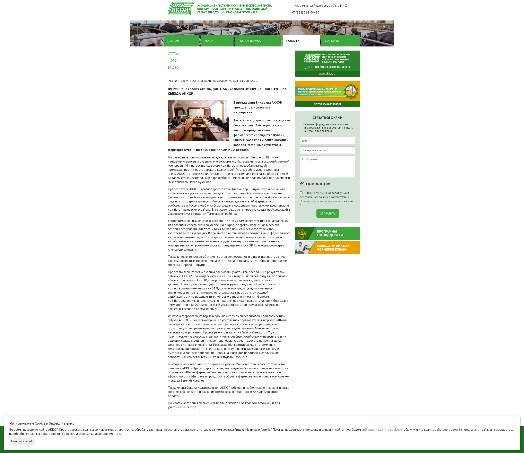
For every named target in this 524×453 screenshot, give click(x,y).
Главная (173, 41)
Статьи (174, 53)
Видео (173, 67)
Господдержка (250, 41)
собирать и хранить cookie (380, 429)
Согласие (318, 193)
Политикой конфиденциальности (320, 201)
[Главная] (264, 8)
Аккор (208, 41)
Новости (292, 41)
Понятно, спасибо (22, 441)
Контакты (332, 41)
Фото (172, 60)
